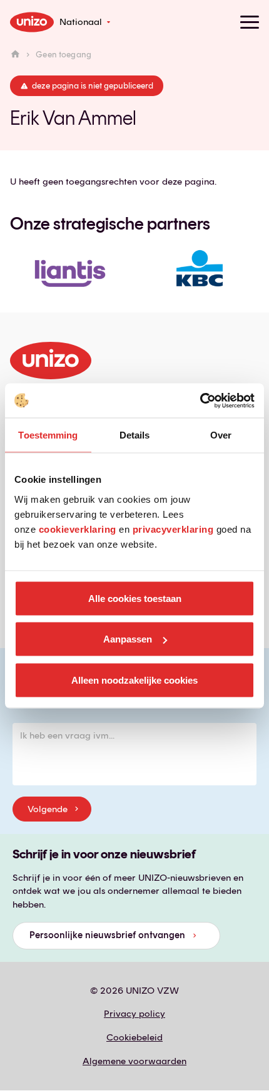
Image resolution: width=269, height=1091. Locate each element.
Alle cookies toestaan (134, 598)
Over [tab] (220, 435)
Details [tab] (134, 435)
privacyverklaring (173, 528)
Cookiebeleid (134, 1037)
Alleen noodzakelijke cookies (134, 679)
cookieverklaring (77, 528)
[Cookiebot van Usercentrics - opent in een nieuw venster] (200, 400)
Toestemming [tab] (48, 435)
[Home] (15, 55)
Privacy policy (134, 1013)
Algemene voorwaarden (134, 1061)
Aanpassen (127, 639)
